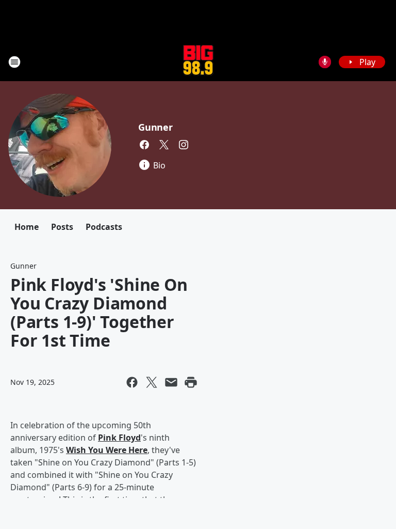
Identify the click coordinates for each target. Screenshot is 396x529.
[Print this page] (191, 382)
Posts (62, 226)
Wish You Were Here (106, 450)
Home (26, 226)
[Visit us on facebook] (144, 144)
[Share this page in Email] (171, 382)
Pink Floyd (119, 437)
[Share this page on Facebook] (132, 382)
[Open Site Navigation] (14, 62)
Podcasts (104, 226)
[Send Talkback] (325, 62)
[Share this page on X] (151, 382)
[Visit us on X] (164, 144)
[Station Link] (198, 62)
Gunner (155, 127)
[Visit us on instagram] (183, 144)
